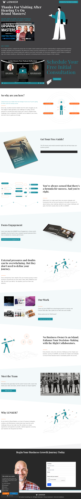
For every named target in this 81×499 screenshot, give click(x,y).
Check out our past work (45, 319)
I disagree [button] (14, 493)
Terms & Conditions (59, 497)
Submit (49, 484)
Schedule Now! (57, 79)
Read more (6, 481)
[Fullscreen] (43, 83)
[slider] (22, 83)
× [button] (17, 475)
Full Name (49, 463)
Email (48, 467)
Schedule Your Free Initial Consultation (68, 2)
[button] (10, 495)
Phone (48, 472)
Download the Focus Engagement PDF (10, 239)
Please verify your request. (52, 476)
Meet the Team (8, 390)
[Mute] (38, 83)
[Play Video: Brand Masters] (23, 71)
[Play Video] (2, 83)
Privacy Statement (48, 497)
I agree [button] (6, 493)
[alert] (10, 486)
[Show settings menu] (41, 83)
